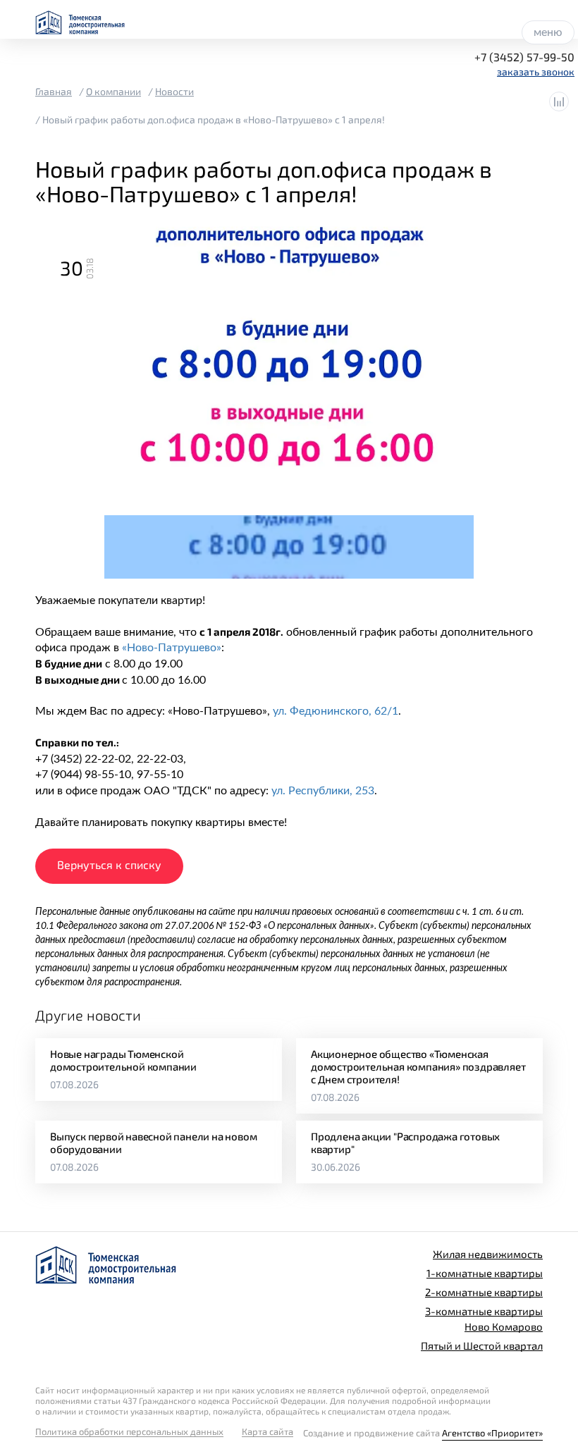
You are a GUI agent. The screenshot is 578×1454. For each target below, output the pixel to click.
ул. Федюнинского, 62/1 (335, 711)
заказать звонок (535, 72)
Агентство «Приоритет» (492, 1432)
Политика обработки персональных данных (129, 1432)
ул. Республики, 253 (322, 790)
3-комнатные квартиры (484, 1311)
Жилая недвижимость (488, 1253)
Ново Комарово (504, 1326)
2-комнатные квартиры (484, 1292)
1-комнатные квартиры (484, 1273)
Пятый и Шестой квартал (482, 1345)
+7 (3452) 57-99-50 (524, 56)
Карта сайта (267, 1432)
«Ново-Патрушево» (171, 647)
